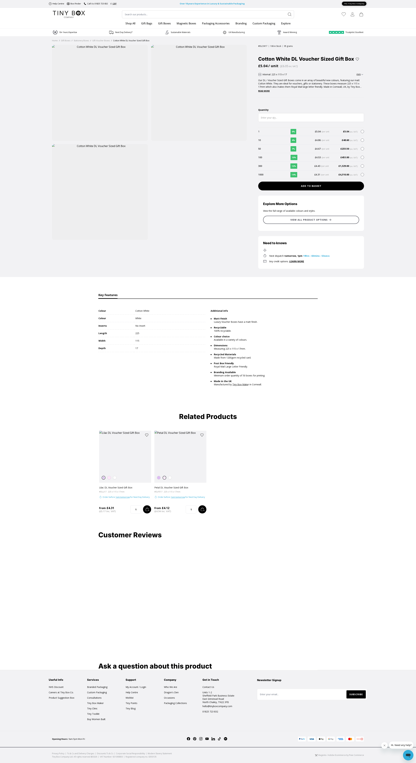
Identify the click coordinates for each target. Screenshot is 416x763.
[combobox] (208, 14)
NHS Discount (56, 687)
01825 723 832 (210, 711)
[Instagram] (201, 739)
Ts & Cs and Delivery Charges (80, 753)
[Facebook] (188, 739)
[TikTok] (219, 739)
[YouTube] (207, 739)
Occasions (169, 697)
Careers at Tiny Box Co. (61, 692)
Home (55, 40)
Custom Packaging (97, 692)
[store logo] (69, 14)
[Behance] (225, 739)
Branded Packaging (97, 687)
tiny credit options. (286, 261)
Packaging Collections (175, 703)
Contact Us (208, 687)
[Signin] (352, 14)
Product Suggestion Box (61, 697)
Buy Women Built (96, 719)
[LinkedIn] (213, 739)
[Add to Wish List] (357, 59)
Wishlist (130, 697)
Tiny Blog (131, 708)
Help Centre (132, 692)
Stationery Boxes (81, 40)
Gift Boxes (65, 40)
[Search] (291, 14)
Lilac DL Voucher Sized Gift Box (115, 487)
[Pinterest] (195, 739)
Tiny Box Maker (95, 703)
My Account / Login (136, 687)
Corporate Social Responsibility (130, 753)
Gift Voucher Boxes (101, 40)
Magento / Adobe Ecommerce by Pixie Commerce (341, 755)
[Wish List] (344, 14)
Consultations (94, 697)
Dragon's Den (171, 692)
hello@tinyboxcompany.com (217, 706)
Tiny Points (131, 703)
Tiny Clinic (92, 708)
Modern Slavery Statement (160, 753)
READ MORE (264, 91)
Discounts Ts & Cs (105, 753)
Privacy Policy (58, 753)
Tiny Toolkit (93, 713)
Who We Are (170, 687)
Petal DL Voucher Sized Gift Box (171, 487)
